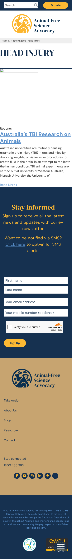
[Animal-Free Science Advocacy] (36, 21)
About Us (10, 410)
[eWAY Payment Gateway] (58, 540)
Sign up (15, 343)
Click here (15, 244)
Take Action (12, 400)
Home (5, 40)
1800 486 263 (14, 465)
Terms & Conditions (38, 514)
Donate (55, 5)
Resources (11, 430)
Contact (9, 440)
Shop (7, 420)
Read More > (9, 185)
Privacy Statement (16, 514)
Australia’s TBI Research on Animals (35, 138)
